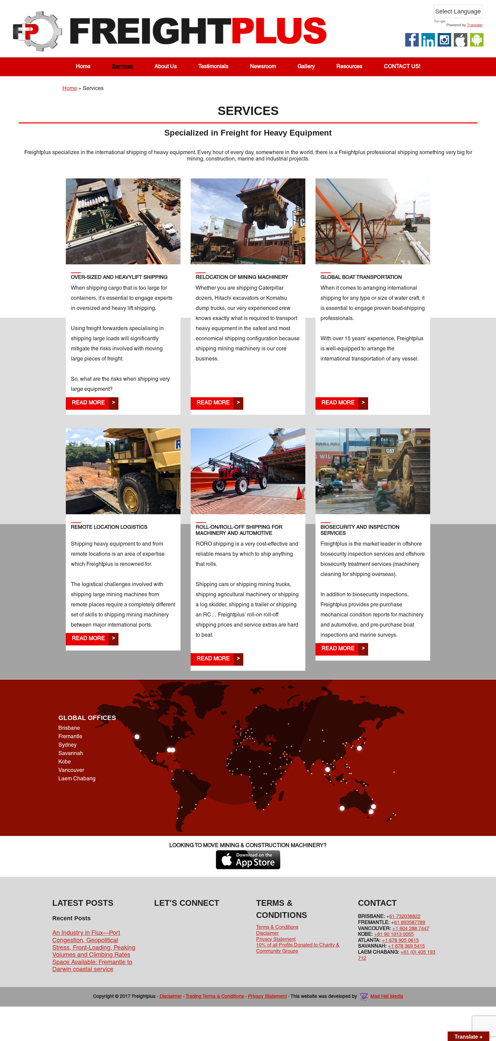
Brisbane (69, 728)
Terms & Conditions (277, 927)
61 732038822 (404, 916)
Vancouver (71, 770)
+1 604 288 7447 (410, 928)
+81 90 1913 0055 (394, 934)
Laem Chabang (76, 779)
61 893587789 (409, 922)
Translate (475, 25)
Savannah (70, 753)
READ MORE (88, 403)
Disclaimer (267, 933)
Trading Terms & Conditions (215, 996)
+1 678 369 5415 (406, 946)
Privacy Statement (276, 939)
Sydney (67, 745)
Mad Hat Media (386, 996)
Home (69, 88)
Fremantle (70, 736)
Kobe (64, 762)
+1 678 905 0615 (400, 940)
